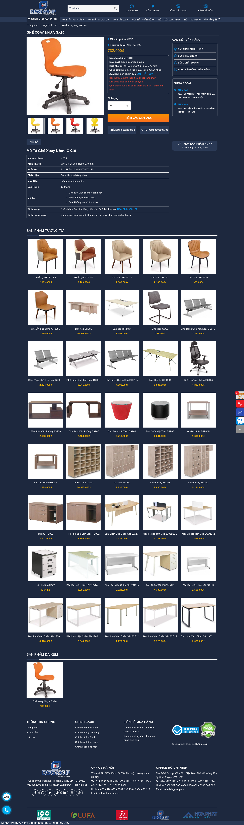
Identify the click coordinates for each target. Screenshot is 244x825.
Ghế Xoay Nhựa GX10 (45, 701)
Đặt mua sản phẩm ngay (195, 145)
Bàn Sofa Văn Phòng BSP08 (46, 431)
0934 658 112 (142, 789)
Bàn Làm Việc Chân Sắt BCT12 (122, 636)
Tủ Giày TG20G (122, 482)
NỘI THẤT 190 (144, 73)
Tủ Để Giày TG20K (84, 482)
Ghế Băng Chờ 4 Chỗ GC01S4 (122, 380)
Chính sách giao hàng (87, 732)
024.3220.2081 (99, 785)
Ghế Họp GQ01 (160, 328)
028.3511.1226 (206, 781)
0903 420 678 (107, 789)
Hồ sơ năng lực (178, 10)
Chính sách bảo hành (87, 727)
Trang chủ (32, 727)
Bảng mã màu (205, 10)
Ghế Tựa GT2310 (198, 277)
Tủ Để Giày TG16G (198, 482)
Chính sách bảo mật (86, 746)
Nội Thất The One (98, 20)
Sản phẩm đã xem (42, 654)
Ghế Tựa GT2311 (160, 277)
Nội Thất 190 (120, 20)
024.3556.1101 (123, 781)
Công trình (153, 10)
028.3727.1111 (168, 781)
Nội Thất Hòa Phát (72, 20)
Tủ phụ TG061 (46, 533)
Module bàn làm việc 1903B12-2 (160, 533)
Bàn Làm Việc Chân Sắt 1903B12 (199, 636)
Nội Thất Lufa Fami (168, 20)
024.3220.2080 (118, 785)
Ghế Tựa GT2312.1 (45, 277)
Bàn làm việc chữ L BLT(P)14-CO (84, 585)
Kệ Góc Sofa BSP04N (198, 431)
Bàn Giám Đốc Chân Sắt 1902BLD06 (124, 533)
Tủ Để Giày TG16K (160, 482)
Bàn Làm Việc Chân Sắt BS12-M (122, 585)
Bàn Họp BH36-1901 (160, 380)
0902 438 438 (125, 789)
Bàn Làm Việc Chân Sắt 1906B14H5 (47, 636)
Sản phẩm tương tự (45, 230)
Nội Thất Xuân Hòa (142, 20)
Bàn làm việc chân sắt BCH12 (198, 585)
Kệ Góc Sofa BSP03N (45, 482)
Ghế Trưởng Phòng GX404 (198, 380)
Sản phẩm (32, 732)
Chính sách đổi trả (85, 737)
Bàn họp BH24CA (122, 328)
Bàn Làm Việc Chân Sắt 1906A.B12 (85, 636)
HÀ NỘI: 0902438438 (123, 129)
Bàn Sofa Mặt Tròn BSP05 (160, 431)
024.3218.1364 (141, 781)
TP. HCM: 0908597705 (155, 129)
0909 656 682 (190, 785)
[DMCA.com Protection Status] (208, 731)
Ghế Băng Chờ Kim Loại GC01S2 (46, 380)
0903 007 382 (207, 785)
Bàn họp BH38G (84, 328)
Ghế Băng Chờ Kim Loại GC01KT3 (85, 380)
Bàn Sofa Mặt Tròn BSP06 (122, 431)
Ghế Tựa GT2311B (122, 277)
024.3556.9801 (104, 781)
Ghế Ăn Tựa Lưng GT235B (45, 328)
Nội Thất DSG (191, 20)
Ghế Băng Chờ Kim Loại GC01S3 (199, 328)
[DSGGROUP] (44, 8)
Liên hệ (31, 737)
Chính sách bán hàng (87, 742)
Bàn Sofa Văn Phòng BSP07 (84, 431)
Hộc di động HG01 (45, 585)
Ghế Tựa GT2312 (83, 277)
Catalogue (132, 10)
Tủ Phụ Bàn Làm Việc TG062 (84, 533)
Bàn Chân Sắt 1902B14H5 (160, 585)
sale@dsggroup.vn (109, 793)
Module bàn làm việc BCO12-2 (198, 533)
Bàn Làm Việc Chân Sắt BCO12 (160, 636)
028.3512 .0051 (187, 781)
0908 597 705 (172, 785)
